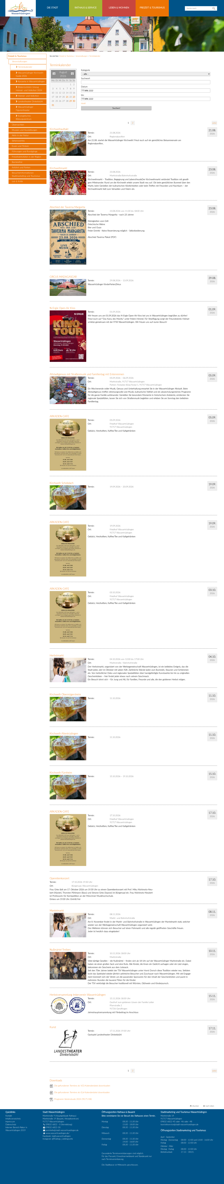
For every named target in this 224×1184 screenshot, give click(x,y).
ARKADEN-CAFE (59, 416)
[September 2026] (72, 74)
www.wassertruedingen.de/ (58, 1133)
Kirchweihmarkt (58, 168)
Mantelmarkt (57, 910)
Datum (84, 87)
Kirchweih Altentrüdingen (64, 733)
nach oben (210, 1106)
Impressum (10, 1122)
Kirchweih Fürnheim (61, 772)
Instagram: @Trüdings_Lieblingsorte (58, 1139)
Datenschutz (10, 1124)
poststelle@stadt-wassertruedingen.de (62, 1130)
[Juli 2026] (54, 74)
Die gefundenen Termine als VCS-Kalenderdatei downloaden (82, 1086)
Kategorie (85, 70)
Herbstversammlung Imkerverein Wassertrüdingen (78, 995)
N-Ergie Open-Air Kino (62, 308)
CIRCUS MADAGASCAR (63, 277)
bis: (82, 95)
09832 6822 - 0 (53, 1124)
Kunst (53, 1027)
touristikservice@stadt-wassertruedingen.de (179, 1124)
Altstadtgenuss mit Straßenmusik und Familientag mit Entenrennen (87, 374)
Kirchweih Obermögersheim (65, 694)
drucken (195, 1106)
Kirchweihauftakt (59, 129)
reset (83, 103)
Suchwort (85, 78)
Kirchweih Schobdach (61, 483)
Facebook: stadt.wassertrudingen (57, 1136)
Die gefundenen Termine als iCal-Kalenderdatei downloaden (82, 1092)
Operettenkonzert (59, 878)
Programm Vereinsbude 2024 (73, 1099)
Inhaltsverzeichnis (13, 1119)
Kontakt (8, 1116)
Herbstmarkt (57, 655)
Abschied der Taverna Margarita (67, 207)
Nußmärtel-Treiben (60, 949)
